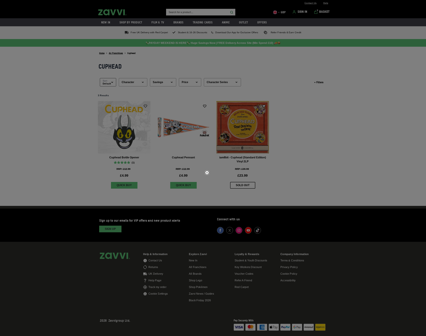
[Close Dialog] (207, 173)
